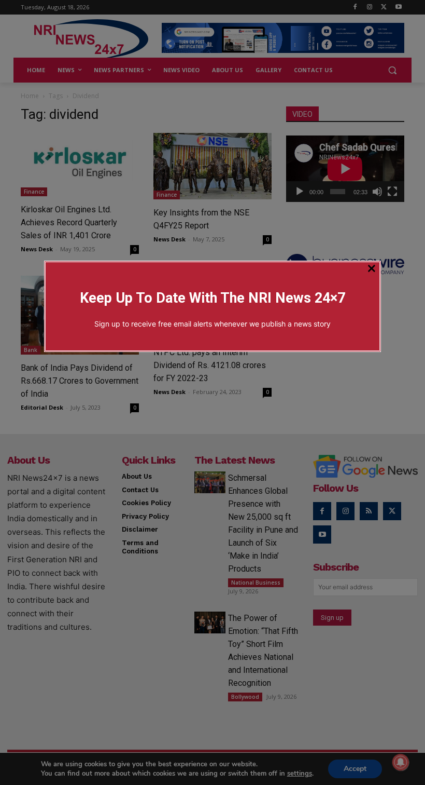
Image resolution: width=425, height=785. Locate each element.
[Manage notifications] (400, 762)
